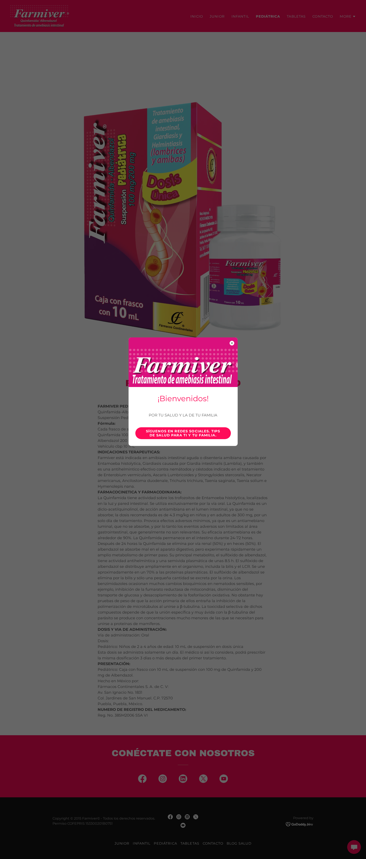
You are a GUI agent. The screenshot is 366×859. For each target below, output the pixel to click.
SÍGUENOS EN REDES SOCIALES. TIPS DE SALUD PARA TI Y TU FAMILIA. (183, 433)
